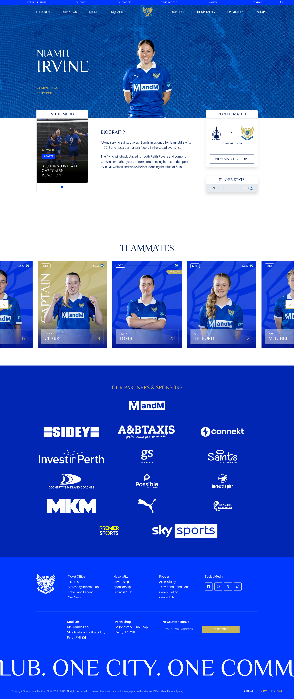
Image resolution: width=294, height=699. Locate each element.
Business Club (122, 592)
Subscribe (221, 629)
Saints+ (213, 2)
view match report (232, 159)
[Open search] (281, 2)
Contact (257, 2)
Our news (69, 12)
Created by (263, 691)
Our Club (178, 12)
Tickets (93, 12)
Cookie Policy (168, 592)
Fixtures (43, 12)
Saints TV (81, 2)
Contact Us (166, 597)
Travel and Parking (80, 592)
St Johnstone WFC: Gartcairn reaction (61, 170)
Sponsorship (122, 587)
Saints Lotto (125, 2)
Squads (117, 12)
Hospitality (206, 12)
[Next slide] (289, 304)
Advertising (121, 582)
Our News (74, 597)
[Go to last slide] (4, 304)
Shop (261, 12)
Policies (164, 576)
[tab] (62, 187)
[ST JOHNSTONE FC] (148, 12)
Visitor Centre (169, 2)
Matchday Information (83, 587)
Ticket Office (76, 576)
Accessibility (167, 582)
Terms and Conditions (174, 587)
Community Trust (36, 2)
